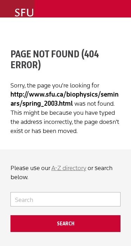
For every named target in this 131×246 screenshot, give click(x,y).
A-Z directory (68, 168)
